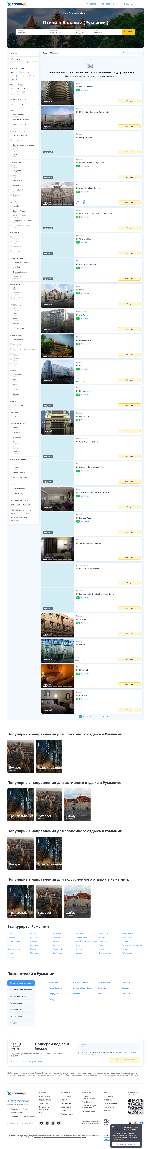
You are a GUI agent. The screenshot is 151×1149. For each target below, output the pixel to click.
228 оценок (85, 394)
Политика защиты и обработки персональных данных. (68, 1137)
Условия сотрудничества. (42, 1137)
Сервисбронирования (88, 1097)
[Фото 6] (70, 103)
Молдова (34, 937)
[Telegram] (41, 1123)
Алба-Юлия (127, 953)
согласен (86, 1052)
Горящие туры (45, 1100)
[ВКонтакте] (47, 1123)
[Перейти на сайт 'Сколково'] (107, 1123)
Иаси (78, 945)
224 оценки (85, 521)
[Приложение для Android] (135, 1123)
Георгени (80, 933)
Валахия (56, 941)
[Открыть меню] (137, 4)
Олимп (102, 949)
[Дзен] (58, 1123)
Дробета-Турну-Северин (86, 941)
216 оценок (85, 699)
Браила (33, 933)
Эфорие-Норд (59, 949)
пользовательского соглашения (76, 1135)
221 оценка (85, 597)
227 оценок (85, 471)
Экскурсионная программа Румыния (133, 945)
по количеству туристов (21, 990)
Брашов (56, 945)
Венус (9, 945)
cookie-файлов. (117, 1139)
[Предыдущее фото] (43, 93)
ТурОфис (86, 1102)
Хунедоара (126, 937)
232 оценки (85, 268)
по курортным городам (20, 983)
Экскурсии (43, 1103)
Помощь (14, 1116)
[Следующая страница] (107, 716)
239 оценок (85, 217)
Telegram (32, 1062)
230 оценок (85, 344)
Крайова (11, 937)
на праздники (16, 1016)
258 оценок (85, 90)
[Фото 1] (45, 103)
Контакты (65, 1110)
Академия (108, 1100)
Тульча (102, 937)
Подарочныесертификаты (44, 1108)
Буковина (34, 941)
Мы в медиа (66, 1107)
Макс (40, 1062)
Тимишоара (58, 937)
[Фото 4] (60, 103)
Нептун (79, 949)
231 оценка (85, 318)
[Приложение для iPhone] (130, 1123)
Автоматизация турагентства (89, 1106)
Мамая (33, 949)
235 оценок (85, 242)
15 (103, 716)
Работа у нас (66, 1103)
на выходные (16, 1003)
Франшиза (108, 1096)
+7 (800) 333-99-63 (18, 1062)
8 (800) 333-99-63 (92, 4)
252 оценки (85, 166)
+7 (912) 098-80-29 (108, 4)
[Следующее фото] (72, 93)
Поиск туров (44, 1096)
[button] (108, 93)
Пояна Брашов (13, 949)
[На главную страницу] (18, 4)
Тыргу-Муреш (105, 953)
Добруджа (103, 933)
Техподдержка (29, 1116)
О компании (66, 1096)
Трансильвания (83, 937)
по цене (13, 1023)
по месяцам (15, 1009)
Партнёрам (109, 1107)
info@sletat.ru (16, 1113)
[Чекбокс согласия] (79, 1053)
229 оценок (85, 369)
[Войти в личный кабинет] (142, 4)
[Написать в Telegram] (118, 4)
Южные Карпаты (14, 941)
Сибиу (101, 945)
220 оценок (85, 674)
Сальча (10, 957)
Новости (64, 1100)
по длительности (18, 996)
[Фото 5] (65, 103)
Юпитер (125, 949)
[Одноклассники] (53, 1123)
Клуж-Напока (127, 933)
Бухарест (57, 933)
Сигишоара (81, 953)
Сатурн (10, 953)
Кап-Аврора (58, 953)
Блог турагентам (111, 1103)
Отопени (126, 941)
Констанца (34, 945)
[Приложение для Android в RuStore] (141, 1123)
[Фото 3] (55, 103)
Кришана (103, 941)
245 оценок (85, 192)
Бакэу (9, 933)
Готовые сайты (88, 1111)
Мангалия (34, 953)
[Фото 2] (50, 103)
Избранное (128, 4)
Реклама (107, 1110)
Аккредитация (67, 1114)
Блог (41, 1113)
